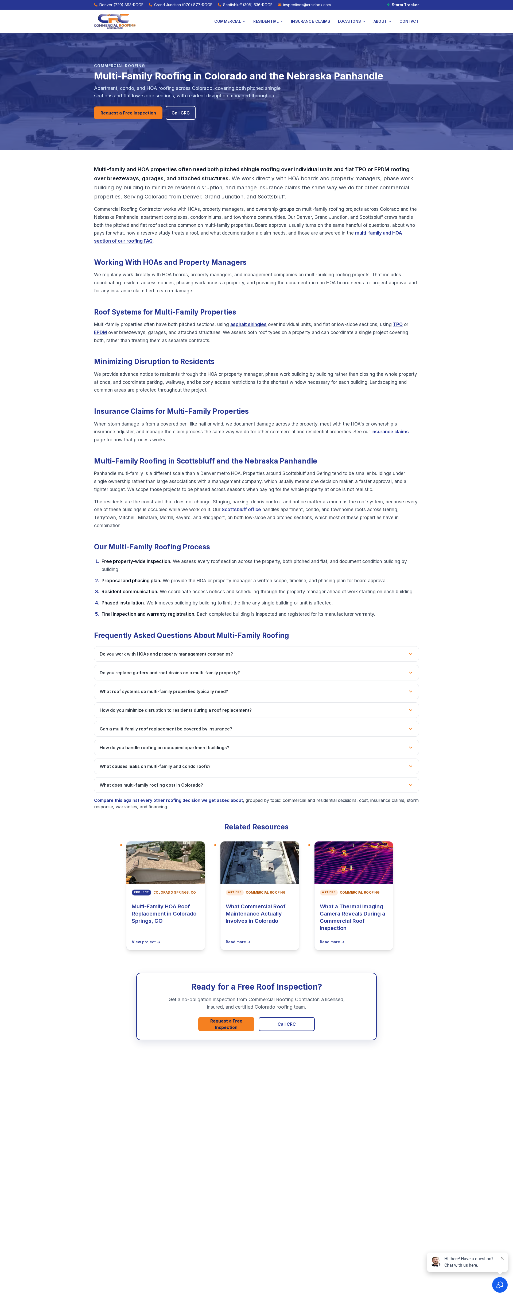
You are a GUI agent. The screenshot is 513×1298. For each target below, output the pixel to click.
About (380, 21)
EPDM (100, 332)
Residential (266, 21)
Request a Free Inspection (128, 113)
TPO (398, 324)
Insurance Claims (311, 21)
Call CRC (181, 113)
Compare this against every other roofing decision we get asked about (168, 800)
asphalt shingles (248, 324)
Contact (409, 21)
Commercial (227, 21)
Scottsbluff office (241, 509)
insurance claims (390, 431)
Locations (349, 21)
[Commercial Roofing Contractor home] (115, 21)
